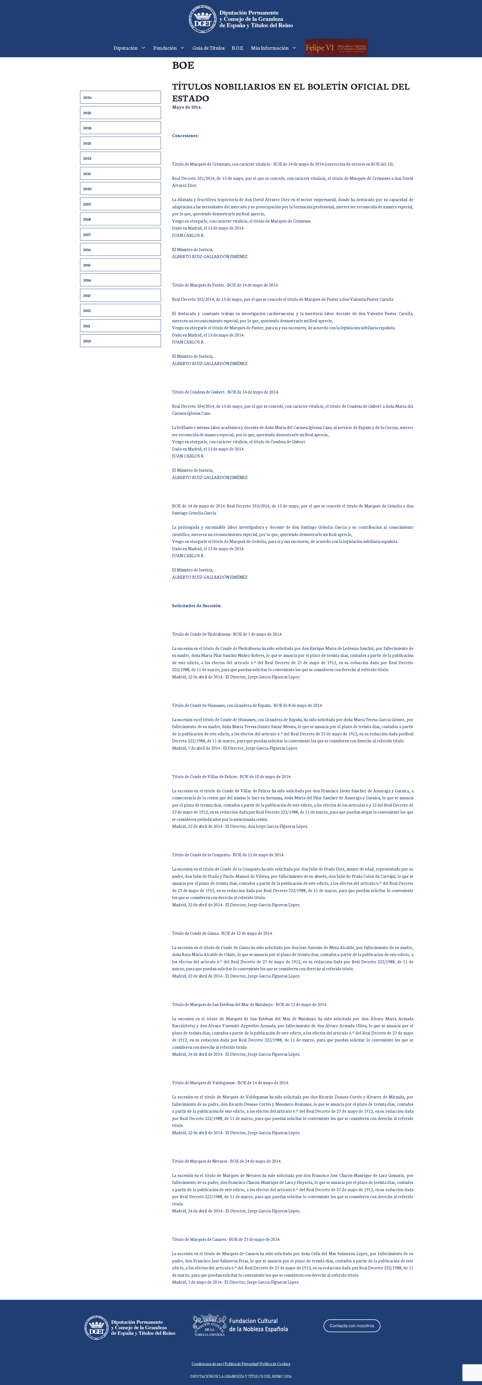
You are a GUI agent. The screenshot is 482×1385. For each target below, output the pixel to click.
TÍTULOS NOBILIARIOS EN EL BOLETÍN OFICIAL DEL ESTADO (291, 92)
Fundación (165, 47)
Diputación (126, 47)
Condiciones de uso (207, 1363)
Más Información (270, 47)
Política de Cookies (275, 1363)
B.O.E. (238, 47)
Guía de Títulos (208, 47)
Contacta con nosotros (352, 1325)
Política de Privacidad (241, 1363)
